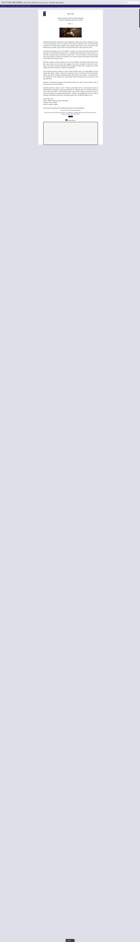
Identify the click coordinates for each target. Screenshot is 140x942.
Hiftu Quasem (62, 112)
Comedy (28, 6)
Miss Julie (70, 14)
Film (9, 6)
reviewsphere (80, 108)
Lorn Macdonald (76, 112)
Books (23, 6)
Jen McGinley (69, 112)
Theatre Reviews (69, 114)
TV (20, 6)
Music (17, 6)
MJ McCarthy (89, 112)
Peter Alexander (77, 110)
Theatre (13, 6)
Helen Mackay (55, 112)
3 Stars (49, 112)
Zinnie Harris (77, 114)
